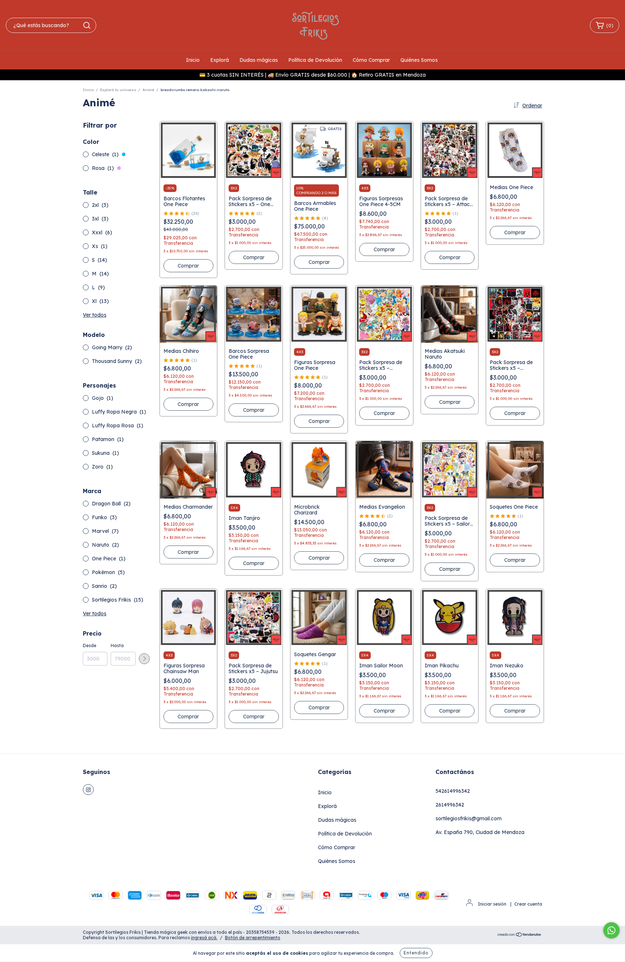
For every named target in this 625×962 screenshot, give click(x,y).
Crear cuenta (528, 904)
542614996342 (452, 791)
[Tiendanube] (519, 935)
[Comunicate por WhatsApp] (611, 930)
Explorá (219, 60)
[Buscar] (87, 25)
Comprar (188, 265)
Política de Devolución (315, 60)
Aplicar (144, 658)
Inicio (193, 60)
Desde (89, 645)
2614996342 (449, 804)
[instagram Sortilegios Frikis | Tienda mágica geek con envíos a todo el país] (88, 789)
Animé (148, 89)
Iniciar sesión (492, 904)
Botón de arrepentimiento (252, 937)
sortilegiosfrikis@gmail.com (468, 818)
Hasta (117, 645)
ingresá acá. (204, 937)
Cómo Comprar (371, 60)
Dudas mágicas (258, 60)
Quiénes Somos (419, 60)
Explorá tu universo (118, 89)
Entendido (416, 952)
